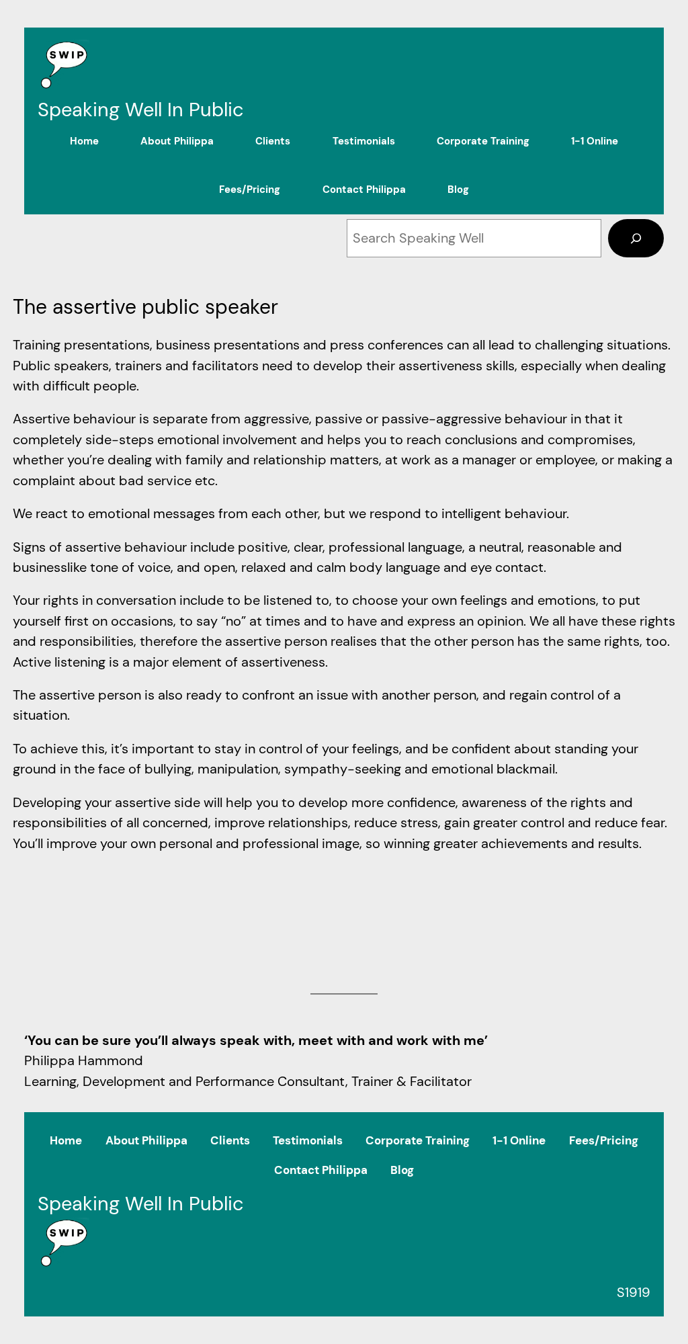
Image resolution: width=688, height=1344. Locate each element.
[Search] (636, 238)
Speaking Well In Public (141, 109)
